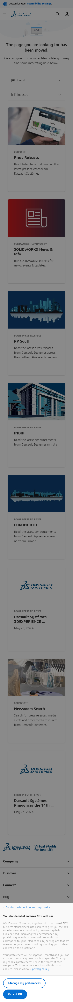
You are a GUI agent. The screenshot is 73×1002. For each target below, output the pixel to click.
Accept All (15, 994)
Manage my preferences (24, 983)
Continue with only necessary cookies (28, 907)
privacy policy (40, 969)
